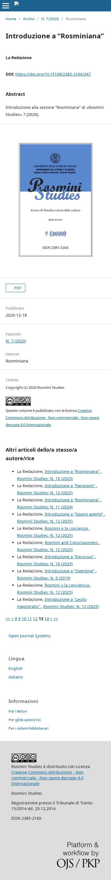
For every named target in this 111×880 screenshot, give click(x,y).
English (16, 668)
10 (24, 618)
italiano (16, 677)
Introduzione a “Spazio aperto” (74, 514)
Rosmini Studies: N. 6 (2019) (43, 578)
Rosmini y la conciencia (67, 585)
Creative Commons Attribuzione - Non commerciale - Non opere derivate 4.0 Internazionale (52, 417)
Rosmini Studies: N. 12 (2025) (45, 492)
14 (46, 618)
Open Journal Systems (30, 635)
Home (11, 18)
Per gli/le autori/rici (25, 719)
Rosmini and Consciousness (72, 542)
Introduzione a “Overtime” (70, 571)
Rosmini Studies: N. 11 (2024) (45, 507)
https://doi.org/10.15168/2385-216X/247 (53, 74)
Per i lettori (18, 711)
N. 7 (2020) (50, 18)
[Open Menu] (5, 5)
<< (8, 618)
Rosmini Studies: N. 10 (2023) (45, 478)
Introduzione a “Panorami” (70, 485)
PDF (17, 287)
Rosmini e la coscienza (67, 528)
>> (56, 618)
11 (29, 618)
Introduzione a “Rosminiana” (72, 471)
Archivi (28, 18)
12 (35, 618)
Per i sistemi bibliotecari (28, 728)
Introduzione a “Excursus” (70, 556)
